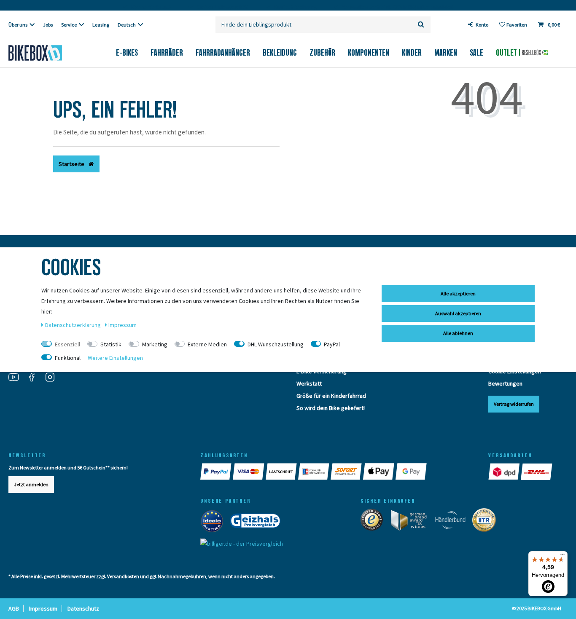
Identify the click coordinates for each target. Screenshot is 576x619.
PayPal (332, 344)
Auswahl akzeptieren (458, 313)
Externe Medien (207, 344)
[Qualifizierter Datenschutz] (486, 521)
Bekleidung (280, 53)
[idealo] (214, 522)
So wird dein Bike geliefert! (330, 408)
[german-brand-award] (412, 521)
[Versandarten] (504, 471)
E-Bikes (127, 53)
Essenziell (67, 344)
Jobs (48, 24)
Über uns (17, 24)
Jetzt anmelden (31, 484)
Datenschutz (83, 608)
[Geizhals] (257, 522)
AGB (13, 608)
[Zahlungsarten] (216, 471)
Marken (445, 53)
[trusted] (374, 521)
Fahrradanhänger (223, 53)
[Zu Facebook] (35, 378)
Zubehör (322, 53)
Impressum (43, 608)
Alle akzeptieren (458, 293)
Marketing (154, 344)
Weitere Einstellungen (115, 358)
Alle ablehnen (458, 333)
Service (69, 24)
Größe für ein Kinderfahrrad (331, 395)
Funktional (68, 358)
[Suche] (421, 24)
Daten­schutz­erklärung (73, 325)
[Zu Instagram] (53, 378)
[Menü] (562, 556)
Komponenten (368, 53)
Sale (476, 53)
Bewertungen (505, 383)
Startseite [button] (72, 164)
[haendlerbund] (453, 521)
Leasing (100, 24)
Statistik (110, 344)
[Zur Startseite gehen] (48, 53)
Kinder (412, 53)
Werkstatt (309, 383)
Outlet (507, 53)
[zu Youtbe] (16, 378)
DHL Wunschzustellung (276, 344)
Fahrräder (167, 53)
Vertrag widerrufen (514, 404)
